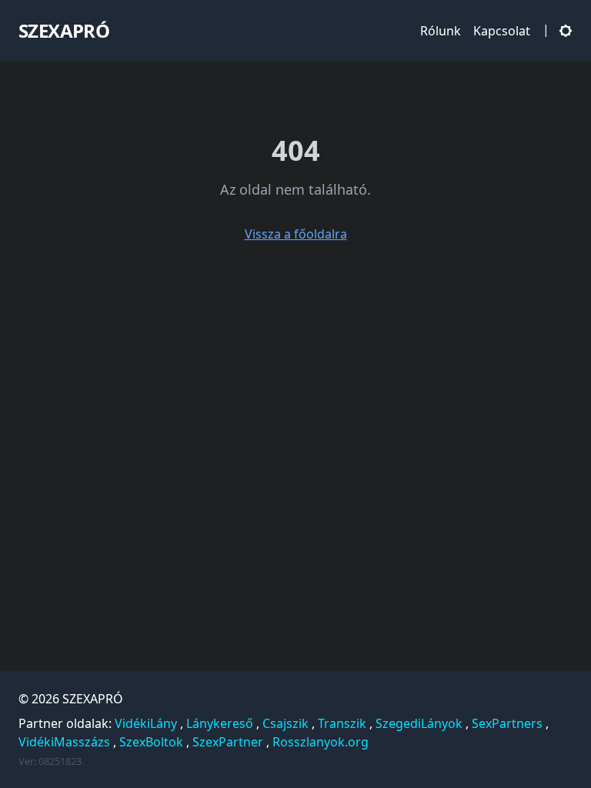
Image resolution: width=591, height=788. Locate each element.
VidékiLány (146, 723)
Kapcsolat (501, 30)
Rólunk (440, 30)
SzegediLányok (419, 723)
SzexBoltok (151, 741)
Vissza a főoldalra (296, 233)
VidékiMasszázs (64, 741)
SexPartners (507, 723)
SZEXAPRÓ (92, 698)
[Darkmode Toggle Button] (563, 30)
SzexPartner (227, 741)
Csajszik (285, 723)
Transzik (342, 723)
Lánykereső (219, 723)
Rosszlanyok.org (320, 741)
